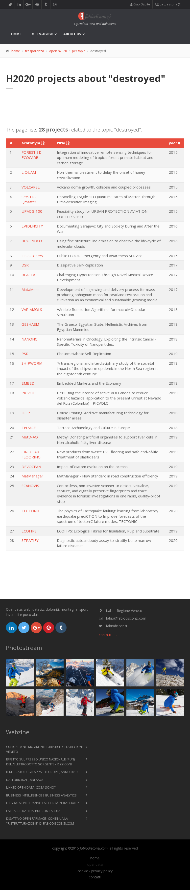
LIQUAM (29, 172)
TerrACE (29, 427)
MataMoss (31, 289)
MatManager (32, 475)
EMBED (28, 383)
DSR (25, 265)
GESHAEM (30, 324)
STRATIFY (30, 540)
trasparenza (34, 51)
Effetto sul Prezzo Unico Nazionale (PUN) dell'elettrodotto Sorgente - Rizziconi (40, 761)
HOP (26, 412)
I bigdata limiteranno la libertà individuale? (42, 803)
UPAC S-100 (32, 211)
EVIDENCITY (32, 226)
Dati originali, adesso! (24, 779)
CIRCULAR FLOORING (31, 454)
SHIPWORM (32, 363)
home (16, 34)
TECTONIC (31, 510)
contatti (95, 877)
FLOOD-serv (32, 255)
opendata (95, 865)
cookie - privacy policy (95, 871)
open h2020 (58, 51)
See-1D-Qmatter (29, 199)
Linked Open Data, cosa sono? (31, 787)
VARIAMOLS (32, 309)
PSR (25, 353)
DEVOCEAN (31, 466)
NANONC (29, 339)
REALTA (28, 274)
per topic (78, 51)
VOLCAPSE (31, 187)
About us (72, 34)
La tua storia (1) (170, 4)
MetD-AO (30, 437)
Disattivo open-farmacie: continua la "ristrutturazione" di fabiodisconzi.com (40, 821)
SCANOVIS (30, 485)
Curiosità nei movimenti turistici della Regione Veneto (45, 749)
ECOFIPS (29, 531)
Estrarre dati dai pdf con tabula (33, 811)
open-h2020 (42, 34)
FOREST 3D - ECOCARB (33, 155)
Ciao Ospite (141, 4)
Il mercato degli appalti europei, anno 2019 (41, 772)
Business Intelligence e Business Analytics (41, 795)
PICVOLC (29, 392)
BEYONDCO (32, 240)
